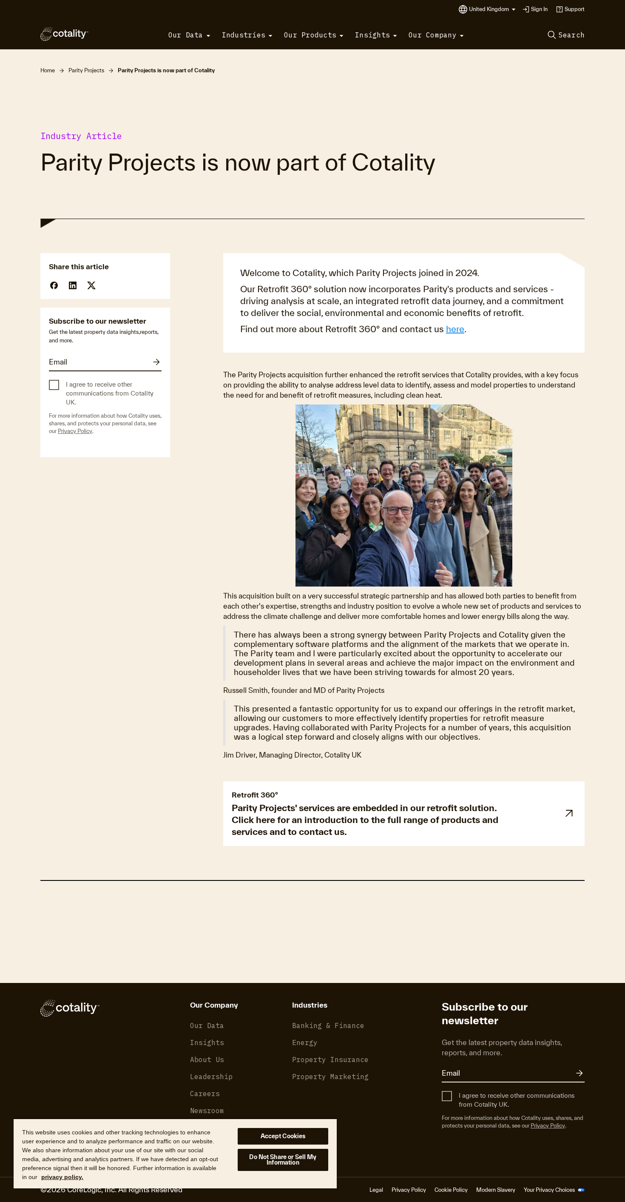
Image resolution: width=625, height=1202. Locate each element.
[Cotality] (64, 34)
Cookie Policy (451, 1190)
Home (47, 70)
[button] (492, 9)
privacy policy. (62, 1177)
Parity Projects (86, 70)
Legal (376, 1190)
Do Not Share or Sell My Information (282, 1160)
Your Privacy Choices (550, 1190)
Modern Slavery (495, 1190)
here (455, 329)
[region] (175, 1153)
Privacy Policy (75, 431)
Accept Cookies (283, 1136)
